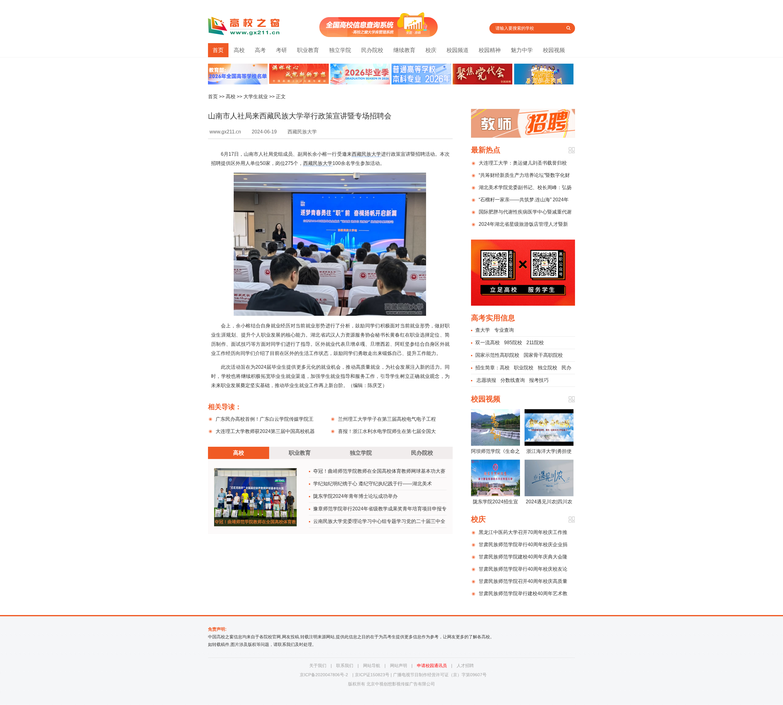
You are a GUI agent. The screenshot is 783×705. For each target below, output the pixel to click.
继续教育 (404, 50)
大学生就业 (255, 96)
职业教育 (308, 50)
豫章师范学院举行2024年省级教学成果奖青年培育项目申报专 (380, 508)
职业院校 (523, 367)
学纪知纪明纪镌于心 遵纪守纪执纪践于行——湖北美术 (372, 483)
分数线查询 (512, 380)
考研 (281, 50)
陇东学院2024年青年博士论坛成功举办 (355, 496)
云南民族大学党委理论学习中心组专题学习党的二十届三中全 (379, 521)
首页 (218, 50)
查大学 (482, 330)
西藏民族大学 (366, 154)
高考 (260, 50)
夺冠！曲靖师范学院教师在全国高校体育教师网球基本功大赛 (379, 471)
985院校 (513, 342)
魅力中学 (522, 50)
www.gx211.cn (225, 131)
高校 (239, 50)
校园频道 (458, 50)
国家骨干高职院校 (543, 355)
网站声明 (398, 665)
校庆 (430, 50)
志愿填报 (486, 380)
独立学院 (340, 50)
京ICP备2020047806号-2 (324, 674)
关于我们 (317, 665)
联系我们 (344, 665)
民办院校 (372, 50)
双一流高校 (487, 342)
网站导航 (371, 665)
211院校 (535, 342)
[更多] (571, 150)
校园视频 (554, 50)
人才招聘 (465, 665)
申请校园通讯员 (432, 665)
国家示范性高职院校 (497, 355)
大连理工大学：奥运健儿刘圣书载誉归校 (523, 163)
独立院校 (547, 367)
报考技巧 (539, 380)
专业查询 (504, 330)
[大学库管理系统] (378, 35)
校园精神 (490, 50)
